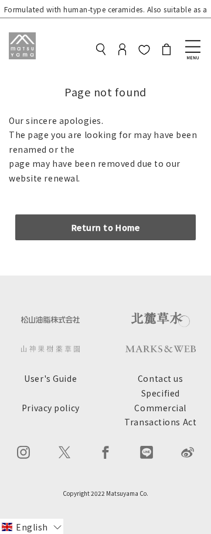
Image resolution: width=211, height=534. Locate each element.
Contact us (160, 378)
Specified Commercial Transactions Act (160, 407)
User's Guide (50, 378)
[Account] (122, 51)
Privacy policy (51, 408)
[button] (31, 526)
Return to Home (106, 227)
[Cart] (166, 51)
